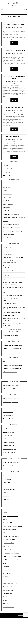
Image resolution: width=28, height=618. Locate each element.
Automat (5, 519)
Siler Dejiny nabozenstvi (8, 442)
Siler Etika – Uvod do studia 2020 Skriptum (13, 345)
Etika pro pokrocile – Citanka (10, 372)
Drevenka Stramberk (8, 200)
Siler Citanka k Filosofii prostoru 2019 (11, 214)
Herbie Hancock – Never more (10, 583)
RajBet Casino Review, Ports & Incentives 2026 (13, 257)
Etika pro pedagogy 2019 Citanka (10, 402)
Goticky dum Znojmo (8, 204)
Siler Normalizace (7, 482)
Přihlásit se (5, 165)
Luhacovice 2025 (6, 187)
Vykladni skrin (6, 475)
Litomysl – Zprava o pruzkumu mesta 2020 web (14, 217)
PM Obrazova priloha (8, 412)
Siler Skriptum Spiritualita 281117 (10, 335)
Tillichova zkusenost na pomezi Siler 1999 (12, 526)
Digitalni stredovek (7, 593)
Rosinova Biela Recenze (8, 607)
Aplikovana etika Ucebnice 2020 (10, 385)
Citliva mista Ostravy (7, 499)
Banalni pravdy (6, 603)
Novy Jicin (5, 184)
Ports (4, 292)
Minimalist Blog (21, 615)
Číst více (14, 43)
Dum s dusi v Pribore (8, 197)
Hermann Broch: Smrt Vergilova (14, 107)
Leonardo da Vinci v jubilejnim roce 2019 (12, 231)
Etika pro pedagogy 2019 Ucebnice (11, 398)
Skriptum (20, 365)
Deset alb (5, 512)
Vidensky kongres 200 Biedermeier (11, 536)
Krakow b (5, 190)
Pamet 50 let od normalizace (9, 489)
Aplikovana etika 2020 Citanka (10, 388)
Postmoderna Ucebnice (8, 418)
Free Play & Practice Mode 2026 (9, 303)
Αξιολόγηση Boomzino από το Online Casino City (13, 295)
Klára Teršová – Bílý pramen (9, 522)
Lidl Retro (5, 492)
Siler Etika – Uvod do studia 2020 (10, 365)
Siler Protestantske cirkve (9, 439)
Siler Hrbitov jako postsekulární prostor (12, 556)
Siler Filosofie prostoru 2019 (9, 210)
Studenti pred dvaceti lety (9, 539)
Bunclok (5, 600)
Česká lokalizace (6, 175)
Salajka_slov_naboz (7, 435)
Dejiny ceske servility (8, 590)
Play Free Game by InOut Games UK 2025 (11, 270)
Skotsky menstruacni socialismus (10, 516)
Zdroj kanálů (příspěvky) (8, 168)
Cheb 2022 (5, 221)
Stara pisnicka (6, 546)
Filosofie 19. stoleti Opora (9, 465)
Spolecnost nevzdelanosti (8, 543)
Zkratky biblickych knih (8, 432)
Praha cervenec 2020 (7, 207)
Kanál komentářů (6, 172)
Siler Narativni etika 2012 (9, 549)
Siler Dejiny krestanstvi (8, 445)
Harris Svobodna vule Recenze (10, 529)
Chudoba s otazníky (7, 580)
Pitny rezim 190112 (7, 570)
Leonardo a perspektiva (8, 234)
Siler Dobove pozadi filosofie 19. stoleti (12, 462)
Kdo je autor (6, 566)
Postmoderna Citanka (8, 415)
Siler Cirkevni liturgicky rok (9, 449)
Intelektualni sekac (7, 573)
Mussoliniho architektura (9, 237)
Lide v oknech (6, 496)
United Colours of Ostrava (9, 533)
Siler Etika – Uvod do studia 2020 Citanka (12, 348)
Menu (25, 9)
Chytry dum (5, 576)
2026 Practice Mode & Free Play (9, 315)
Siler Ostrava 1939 (7, 479)
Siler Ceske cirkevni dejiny (9, 452)
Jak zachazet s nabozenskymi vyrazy (11, 428)
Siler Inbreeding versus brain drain (11, 553)
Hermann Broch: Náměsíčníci (14, 136)
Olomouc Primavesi (7, 194)
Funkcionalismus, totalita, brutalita (11, 224)
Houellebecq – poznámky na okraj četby (14, 50)
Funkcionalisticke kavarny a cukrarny (11, 227)
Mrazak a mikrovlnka (8, 485)
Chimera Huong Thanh (8, 586)
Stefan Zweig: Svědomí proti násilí (14, 24)
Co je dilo (5, 597)
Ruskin (4, 563)
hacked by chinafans (7, 247)
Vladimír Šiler (14, 3)
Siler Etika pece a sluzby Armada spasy (12, 559)
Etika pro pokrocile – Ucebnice (10, 361)
